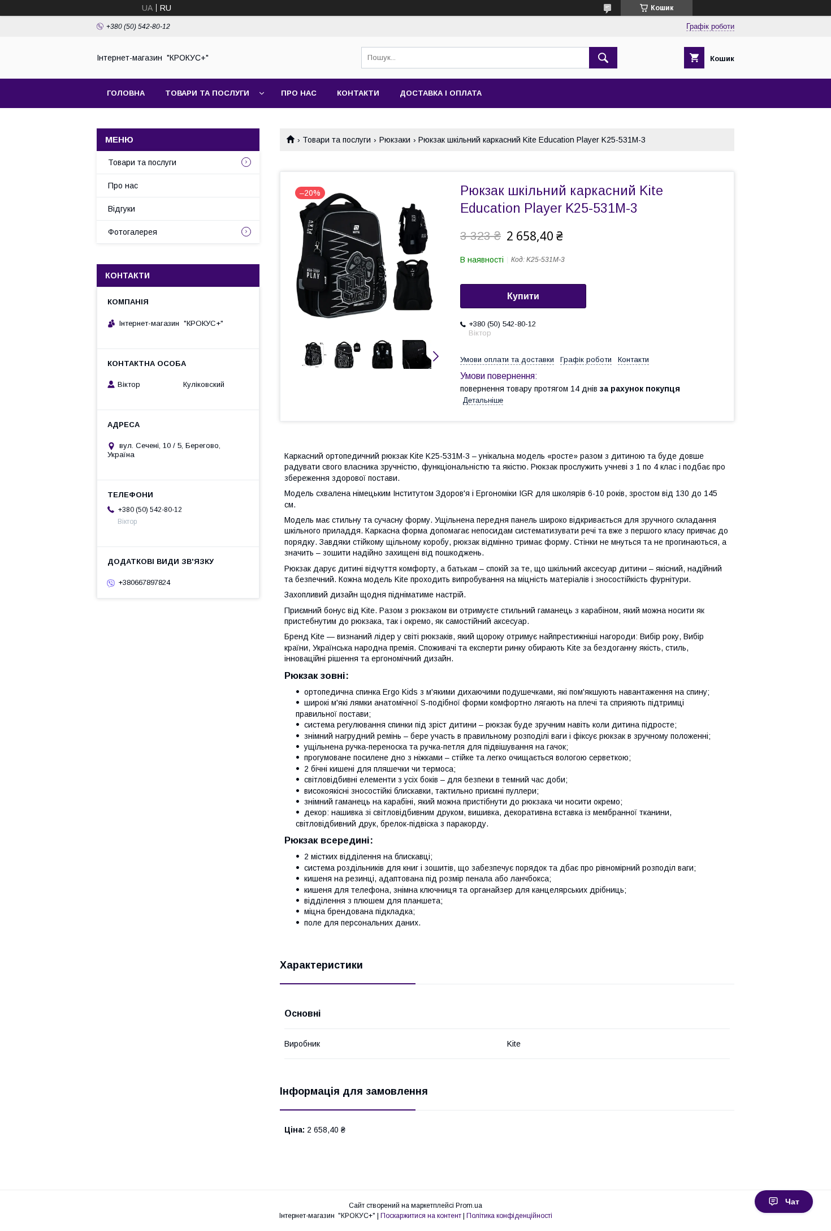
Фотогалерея (132, 231)
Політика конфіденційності (509, 1216)
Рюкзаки (394, 139)
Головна (126, 93)
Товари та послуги (207, 93)
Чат (792, 1201)
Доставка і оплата (441, 93)
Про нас (299, 93)
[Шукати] (603, 57)
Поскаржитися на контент (420, 1216)
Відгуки (121, 208)
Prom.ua (469, 1206)
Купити (523, 296)
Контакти (358, 93)
